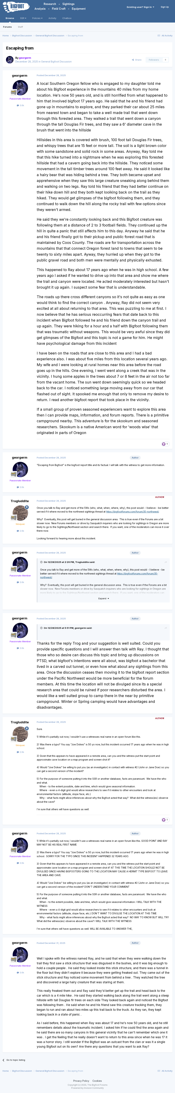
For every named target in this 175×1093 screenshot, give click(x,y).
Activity (52, 18)
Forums (7, 26)
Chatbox (66, 18)
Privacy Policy (81, 1080)
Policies (36, 18)
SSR (22, 18)
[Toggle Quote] (41, 562)
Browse (10, 18)
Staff (20, 26)
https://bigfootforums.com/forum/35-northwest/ (132, 511)
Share (138, 59)
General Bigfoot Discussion (56, 61)
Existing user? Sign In (140, 7)
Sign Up (165, 6)
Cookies (97, 1080)
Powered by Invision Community (87, 1088)
